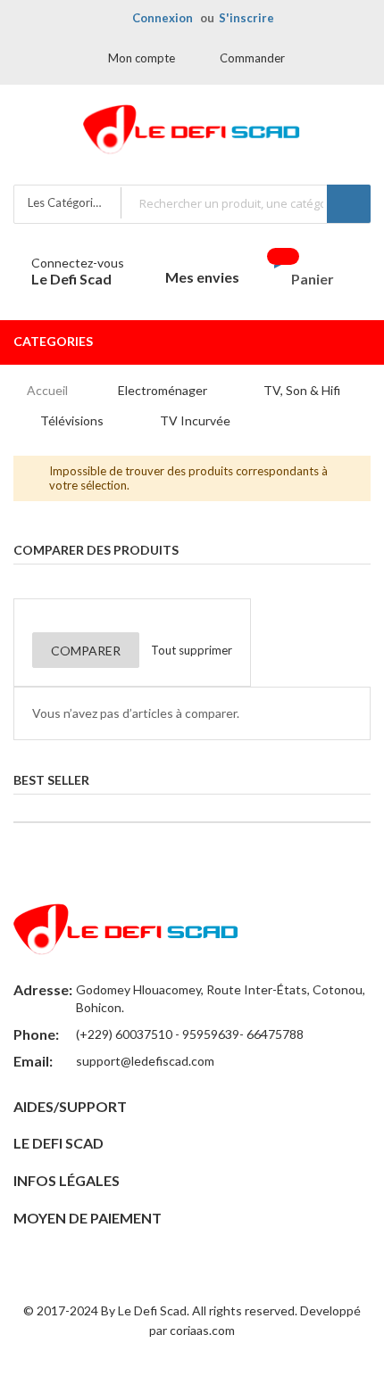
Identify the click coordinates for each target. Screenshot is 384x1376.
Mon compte (141, 58)
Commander (252, 58)
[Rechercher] (349, 204)
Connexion (162, 18)
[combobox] (245, 202)
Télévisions (72, 420)
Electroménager (162, 390)
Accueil (47, 390)
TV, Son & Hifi (301, 390)
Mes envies (202, 276)
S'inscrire (246, 18)
